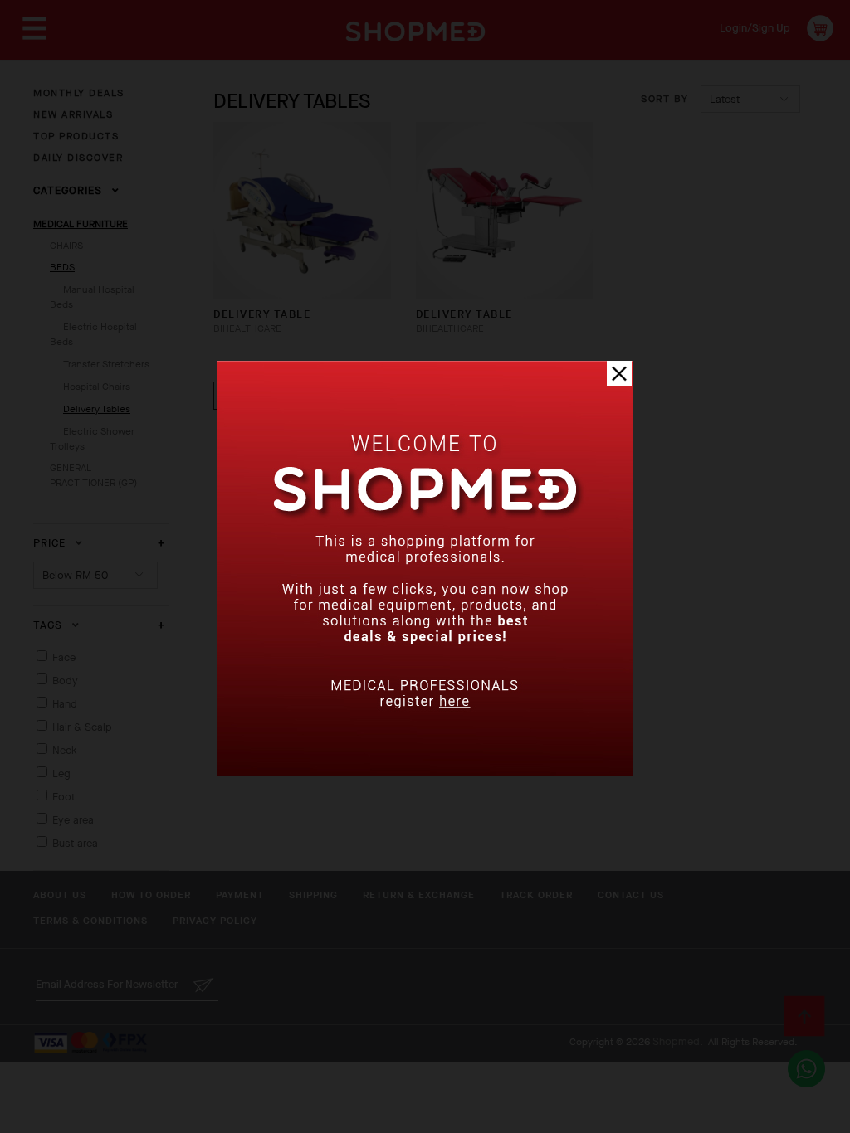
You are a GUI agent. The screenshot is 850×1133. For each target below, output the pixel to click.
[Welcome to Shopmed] (425, 772)
